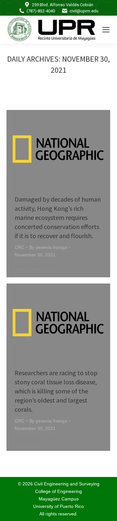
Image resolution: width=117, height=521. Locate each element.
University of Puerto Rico (58, 506)
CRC (19, 247)
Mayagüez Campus (59, 498)
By (48, 247)
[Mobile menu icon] (105, 29)
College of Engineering (58, 491)
